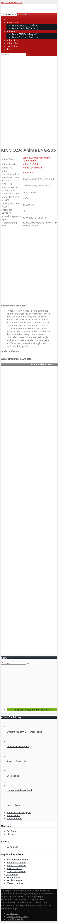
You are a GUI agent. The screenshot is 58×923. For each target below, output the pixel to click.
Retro (9, 49)
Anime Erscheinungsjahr (19, 812)
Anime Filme (12, 43)
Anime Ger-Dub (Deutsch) (25, 28)
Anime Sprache (14, 818)
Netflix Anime (13, 877)
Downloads (12, 846)
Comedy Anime (30, 157)
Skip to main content (11, 2)
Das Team (11, 831)
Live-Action (12, 46)
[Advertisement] (29, 127)
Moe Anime (44, 157)
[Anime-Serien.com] (25, 11)
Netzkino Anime (15, 880)
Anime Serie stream (32, 167)
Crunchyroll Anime (16, 871)
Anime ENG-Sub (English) (24, 34)
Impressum (12, 913)
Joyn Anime (12, 874)
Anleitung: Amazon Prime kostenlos (32, 709)
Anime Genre (13, 815)
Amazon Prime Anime (17, 859)
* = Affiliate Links (14, 919)
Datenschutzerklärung (17, 916)
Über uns (11, 834)
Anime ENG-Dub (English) (24, 25)
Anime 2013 (28, 172)
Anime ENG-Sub (31, 164)
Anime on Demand (16, 865)
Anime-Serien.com (26, 14)
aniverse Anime (14, 868)
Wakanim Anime (15, 883)
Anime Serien (13, 40)
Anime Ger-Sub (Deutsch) (25, 37)
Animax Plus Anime (16, 862)
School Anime (29, 160)
